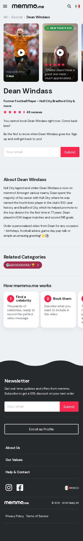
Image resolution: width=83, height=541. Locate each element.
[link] (77, 6)
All (5, 17)
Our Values (14, 460)
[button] (60, 70)
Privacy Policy (15, 516)
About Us (13, 448)
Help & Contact (18, 472)
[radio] (46, 64)
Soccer (17, 17)
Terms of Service (37, 516)
